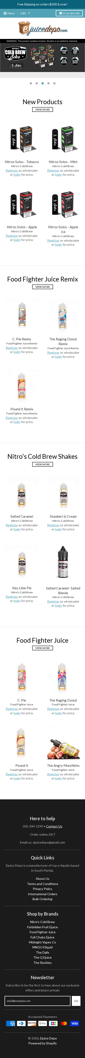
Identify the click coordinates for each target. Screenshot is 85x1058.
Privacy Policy (42, 889)
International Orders (42, 894)
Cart (71, 13)
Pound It (21, 765)
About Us (42, 878)
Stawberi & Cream (63, 516)
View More (42, 109)
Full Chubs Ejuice (42, 937)
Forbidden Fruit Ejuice (42, 927)
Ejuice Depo (48, 1038)
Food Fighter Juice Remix (21, 343)
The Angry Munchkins (63, 765)
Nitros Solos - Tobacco (22, 162)
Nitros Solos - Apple (22, 227)
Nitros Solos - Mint (63, 162)
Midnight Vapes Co (42, 942)
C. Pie (21, 700)
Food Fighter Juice (21, 704)
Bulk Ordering (42, 899)
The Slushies (42, 962)
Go (76, 1000)
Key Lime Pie (22, 588)
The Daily (42, 952)
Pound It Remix (21, 409)
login (17, 174)
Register (12, 170)
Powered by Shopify (42, 1043)
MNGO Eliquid (42, 947)
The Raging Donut (63, 700)
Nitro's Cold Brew (22, 166)
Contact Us (54, 826)
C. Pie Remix (21, 339)
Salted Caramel (21, 516)
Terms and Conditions (42, 884)
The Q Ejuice (42, 957)
